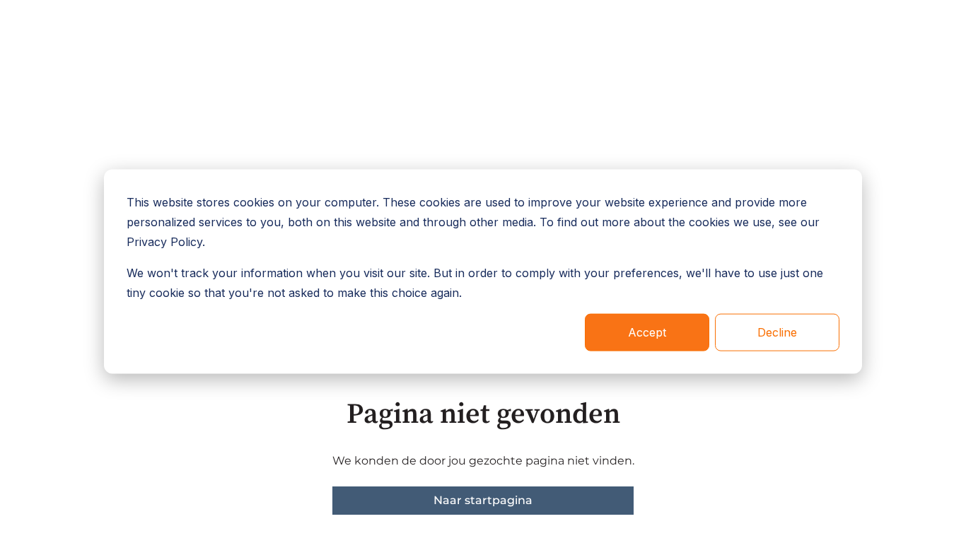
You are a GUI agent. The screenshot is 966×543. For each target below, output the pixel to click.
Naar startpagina (483, 500)
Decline (777, 332)
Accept (647, 332)
